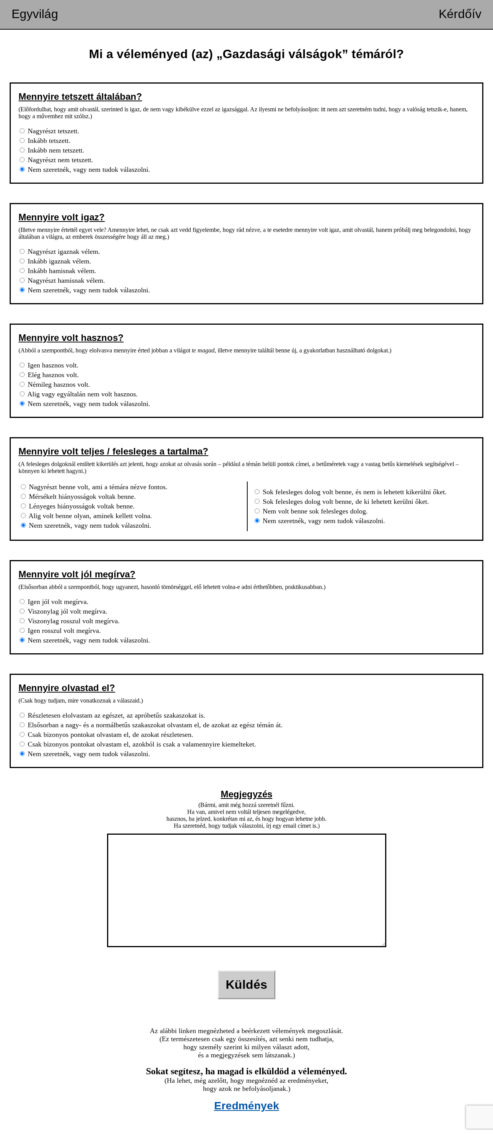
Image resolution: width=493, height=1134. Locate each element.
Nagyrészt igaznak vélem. (63, 251)
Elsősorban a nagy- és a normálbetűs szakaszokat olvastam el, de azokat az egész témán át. (154, 725)
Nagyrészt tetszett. (52, 131)
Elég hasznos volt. (52, 375)
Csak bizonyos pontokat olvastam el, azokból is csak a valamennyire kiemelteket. (141, 744)
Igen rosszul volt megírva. (63, 630)
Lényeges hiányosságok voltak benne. (81, 506)
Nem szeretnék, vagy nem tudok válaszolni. (88, 169)
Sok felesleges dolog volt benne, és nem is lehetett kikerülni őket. (354, 492)
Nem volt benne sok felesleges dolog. (314, 511)
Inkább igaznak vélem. (58, 261)
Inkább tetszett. (48, 140)
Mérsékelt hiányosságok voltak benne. (81, 496)
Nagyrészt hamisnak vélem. (65, 280)
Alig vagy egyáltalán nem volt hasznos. (82, 394)
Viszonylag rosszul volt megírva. (73, 621)
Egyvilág (35, 14)
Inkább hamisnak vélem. (61, 271)
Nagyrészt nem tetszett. (59, 160)
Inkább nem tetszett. (55, 150)
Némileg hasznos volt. (58, 384)
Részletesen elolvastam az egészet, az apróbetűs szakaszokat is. (115, 715)
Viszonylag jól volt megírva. (66, 611)
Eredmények (246, 1106)
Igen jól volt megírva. (57, 602)
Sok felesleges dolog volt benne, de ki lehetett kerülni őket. (345, 501)
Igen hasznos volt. (52, 365)
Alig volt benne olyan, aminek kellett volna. (89, 516)
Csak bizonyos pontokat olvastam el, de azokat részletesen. (109, 734)
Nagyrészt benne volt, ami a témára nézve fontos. (97, 487)
